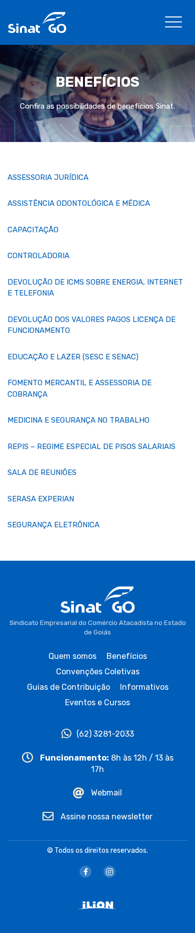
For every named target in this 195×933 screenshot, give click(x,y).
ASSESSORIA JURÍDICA (48, 177)
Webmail (105, 792)
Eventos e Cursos (97, 702)
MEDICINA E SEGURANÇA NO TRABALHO (79, 420)
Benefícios (126, 656)
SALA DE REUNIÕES (42, 472)
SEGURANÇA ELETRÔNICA (54, 524)
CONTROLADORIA (39, 255)
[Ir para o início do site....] (37, 21)
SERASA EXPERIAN (41, 498)
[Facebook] (86, 872)
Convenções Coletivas (98, 671)
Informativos (144, 687)
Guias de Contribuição (68, 687)
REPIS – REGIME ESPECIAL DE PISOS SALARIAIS (92, 446)
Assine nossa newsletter (105, 816)
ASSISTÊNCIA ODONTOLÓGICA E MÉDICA (79, 203)
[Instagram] (110, 872)
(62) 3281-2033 (105, 734)
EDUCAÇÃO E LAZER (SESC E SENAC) (73, 356)
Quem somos (72, 656)
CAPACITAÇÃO (33, 229)
